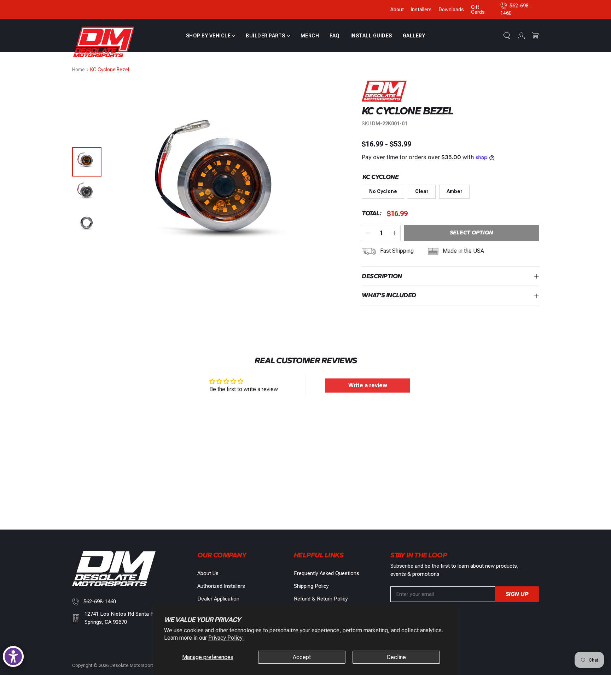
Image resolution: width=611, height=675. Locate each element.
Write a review (367, 385)
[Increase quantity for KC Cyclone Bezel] (394, 233)
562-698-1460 (99, 601)
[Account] (521, 35)
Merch (310, 35)
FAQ (335, 35)
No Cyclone (383, 191)
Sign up (517, 594)
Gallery (414, 35)
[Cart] (535, 35)
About (397, 9)
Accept (302, 657)
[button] (210, 36)
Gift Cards (478, 9)
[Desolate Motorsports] (104, 42)
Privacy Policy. (226, 637)
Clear (422, 191)
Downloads (451, 9)
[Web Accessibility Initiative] (13, 656)
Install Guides (371, 35)
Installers (421, 9)
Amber (454, 191)
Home (78, 69)
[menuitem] (210, 36)
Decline (396, 657)
